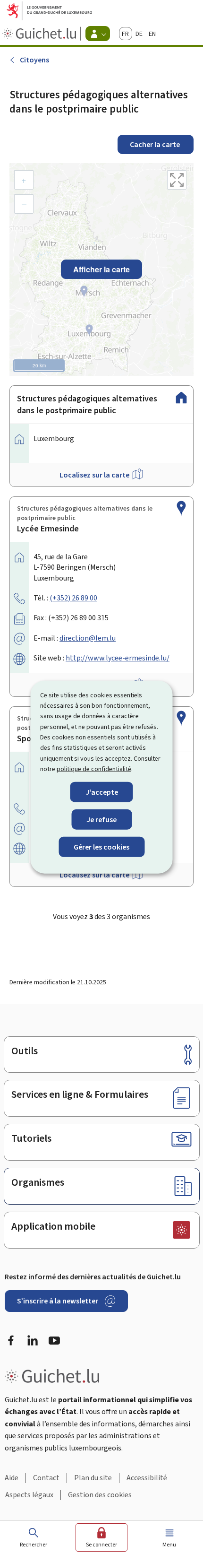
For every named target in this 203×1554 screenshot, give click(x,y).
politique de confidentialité (94, 768)
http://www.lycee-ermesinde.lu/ (117, 658)
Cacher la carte (155, 144)
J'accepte (101, 792)
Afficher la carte (101, 269)
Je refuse (101, 819)
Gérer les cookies (101, 847)
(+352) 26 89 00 (73, 598)
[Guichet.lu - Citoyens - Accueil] (40, 34)
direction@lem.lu (87, 638)
